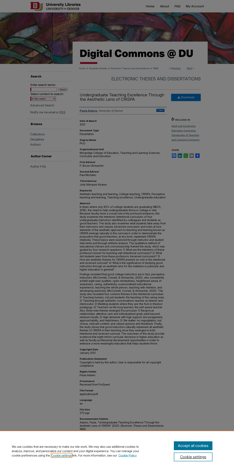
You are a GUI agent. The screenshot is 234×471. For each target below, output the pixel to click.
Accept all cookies (193, 446)
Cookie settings (61, 455)
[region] (117, 451)
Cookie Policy (127, 455)
